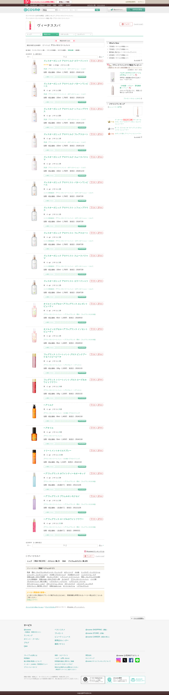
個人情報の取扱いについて (33, 661)
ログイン (141, 2)
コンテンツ (81, 34)
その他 (77, 572)
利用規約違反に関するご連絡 (64, 661)
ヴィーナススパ (34, 556)
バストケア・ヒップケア (85, 584)
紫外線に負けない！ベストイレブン (122, 52)
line (137, 660)
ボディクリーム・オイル (55, 584)
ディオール (118, 120)
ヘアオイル (48, 428)
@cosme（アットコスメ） (76, 607)
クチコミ (64, 34)
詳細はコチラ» (32, 600)
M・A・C (118, 128)
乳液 (45, 69)
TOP (26, 5)
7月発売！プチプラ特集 (118, 49)
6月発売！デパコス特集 (118, 58)
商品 (47, 34)
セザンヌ (118, 133)
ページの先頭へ (138, 618)
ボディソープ (68, 572)
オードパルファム (69, 586)
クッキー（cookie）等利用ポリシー (36, 664)
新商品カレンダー (62, 640)
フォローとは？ (138, 24)
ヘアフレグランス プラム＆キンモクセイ (62, 496)
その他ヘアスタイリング (71, 413)
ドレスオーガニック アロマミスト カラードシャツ (66, 281)
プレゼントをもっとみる (132, 98)
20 (59, 432)
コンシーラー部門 (115, 107)
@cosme (33, 631)
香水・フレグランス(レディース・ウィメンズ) (47, 572)
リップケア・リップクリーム (90, 572)
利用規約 (27, 658)
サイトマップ (89, 658)
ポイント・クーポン (31, 639)
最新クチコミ (60, 644)
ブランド (42, 5)
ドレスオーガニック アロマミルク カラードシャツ (66, 61)
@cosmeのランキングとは (95, 551)
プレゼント (59, 633)
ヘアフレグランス (69, 314)
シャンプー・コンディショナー (37, 575)
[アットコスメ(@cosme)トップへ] (32, 10)
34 (59, 386)
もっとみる (137, 60)
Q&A (54, 5)
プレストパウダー (53, 577)
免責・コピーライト (61, 655)
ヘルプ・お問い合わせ (62, 658)
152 (60, 523)
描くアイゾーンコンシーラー (131, 133)
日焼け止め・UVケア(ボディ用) (49, 579)
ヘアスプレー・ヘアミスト (72, 365)
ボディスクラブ (70, 584)
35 (59, 409)
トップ (29, 34)
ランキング (33, 5)
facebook (131, 660)
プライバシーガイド (30, 667)
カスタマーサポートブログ (63, 664)
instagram (118, 660)
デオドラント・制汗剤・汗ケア (37, 586)
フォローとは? (99, 556)
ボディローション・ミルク (76, 69)
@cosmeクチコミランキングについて (98, 661)
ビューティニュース (62, 637)
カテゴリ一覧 (91, 5)
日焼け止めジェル (55, 586)
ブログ (49, 5)
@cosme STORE (95, 633)
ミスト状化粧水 (49, 193)
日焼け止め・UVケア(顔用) (36, 577)
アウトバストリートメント (57, 69)
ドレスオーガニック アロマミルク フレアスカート (66, 134)
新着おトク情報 (64, 2)
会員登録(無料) (130, 2)
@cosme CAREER (97, 637)
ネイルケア (65, 579)
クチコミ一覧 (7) (54, 561)
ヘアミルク (48, 405)
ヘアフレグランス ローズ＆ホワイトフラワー (64, 519)
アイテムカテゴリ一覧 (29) (78, 561)
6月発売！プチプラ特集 (118, 55)
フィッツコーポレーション (35, 607)
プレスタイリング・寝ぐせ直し (37, 581)
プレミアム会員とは (30, 655)
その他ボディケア (73, 575)
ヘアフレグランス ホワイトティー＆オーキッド (65, 473)
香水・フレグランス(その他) (86, 314)
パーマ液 (93, 579)
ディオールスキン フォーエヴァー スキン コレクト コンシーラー (128, 122)
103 (60, 455)
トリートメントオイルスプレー (57, 451)
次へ (100, 57)
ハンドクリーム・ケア (88, 575)
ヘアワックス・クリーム (77, 581)
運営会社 (88, 655)
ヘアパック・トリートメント (70, 577)
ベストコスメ (101, 5)
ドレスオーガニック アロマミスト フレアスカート (66, 233)
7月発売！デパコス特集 (118, 46)
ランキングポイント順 (39, 50)
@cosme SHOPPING (96, 630)
